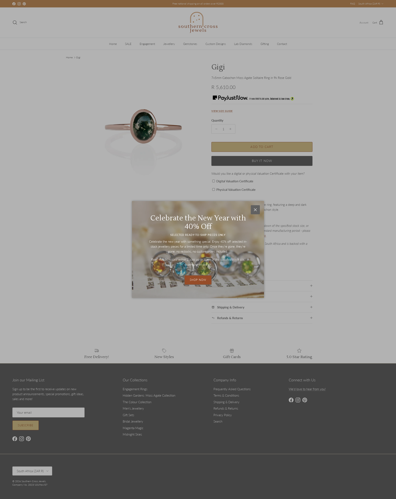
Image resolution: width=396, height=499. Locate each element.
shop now (198, 279)
